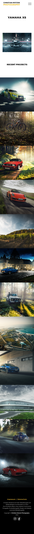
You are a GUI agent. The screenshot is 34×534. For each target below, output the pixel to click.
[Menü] (28, 4)
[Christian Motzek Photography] (14, 4)
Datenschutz (22, 499)
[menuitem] (28, 4)
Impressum (11, 499)
